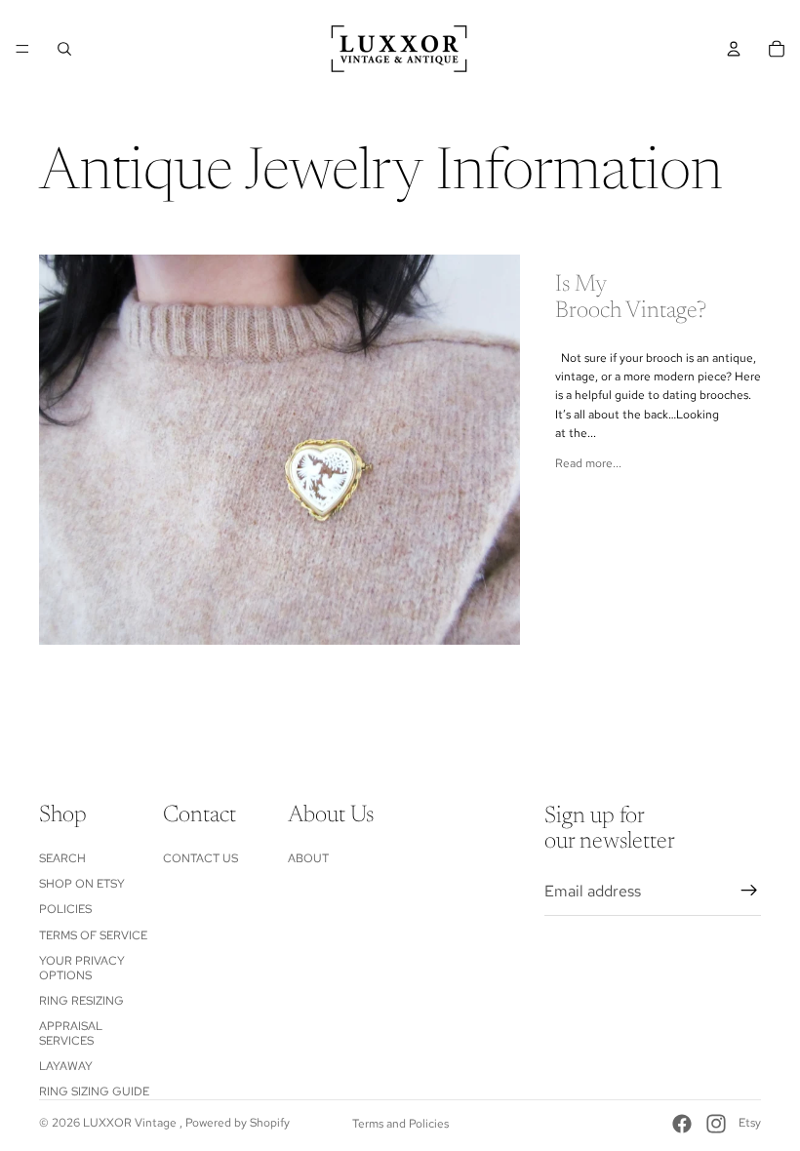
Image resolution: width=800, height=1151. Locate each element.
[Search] (64, 48)
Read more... (588, 463)
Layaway (66, 1066)
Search (62, 858)
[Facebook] (682, 1123)
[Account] (733, 48)
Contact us (200, 858)
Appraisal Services (70, 1033)
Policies (65, 909)
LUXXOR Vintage (131, 1123)
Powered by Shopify (237, 1123)
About (308, 858)
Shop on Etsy (82, 884)
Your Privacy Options (82, 967)
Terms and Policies (400, 1123)
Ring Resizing (81, 1001)
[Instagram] (716, 1123)
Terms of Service (93, 935)
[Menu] (22, 48)
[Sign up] (749, 891)
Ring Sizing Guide (94, 1092)
